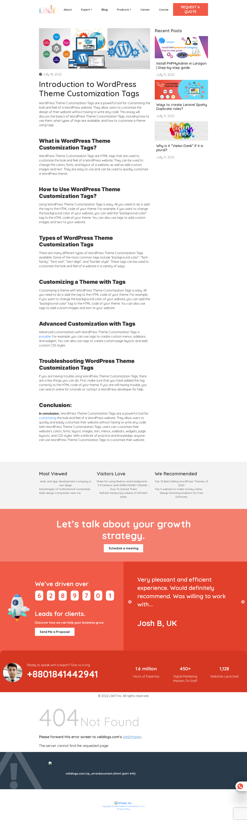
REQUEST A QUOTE (190, 9)
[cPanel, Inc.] (123, 802)
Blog (105, 9)
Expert (85, 9)
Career (145, 9)
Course (163, 9)
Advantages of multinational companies (64, 489)
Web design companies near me (60, 493)
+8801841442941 (62, 674)
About (68, 9)
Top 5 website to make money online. (178, 489)
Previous (130, 602)
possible (45, 336)
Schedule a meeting (123, 548)
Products (123, 9)
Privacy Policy (123, 809)
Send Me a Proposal (55, 632)
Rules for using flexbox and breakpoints (122, 481)
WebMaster (132, 737)
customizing (47, 418)
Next (243, 602)
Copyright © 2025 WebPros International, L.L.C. (123, 806)
